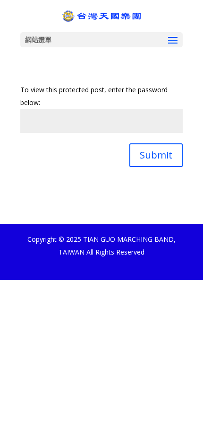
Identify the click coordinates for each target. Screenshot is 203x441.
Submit (156, 155)
